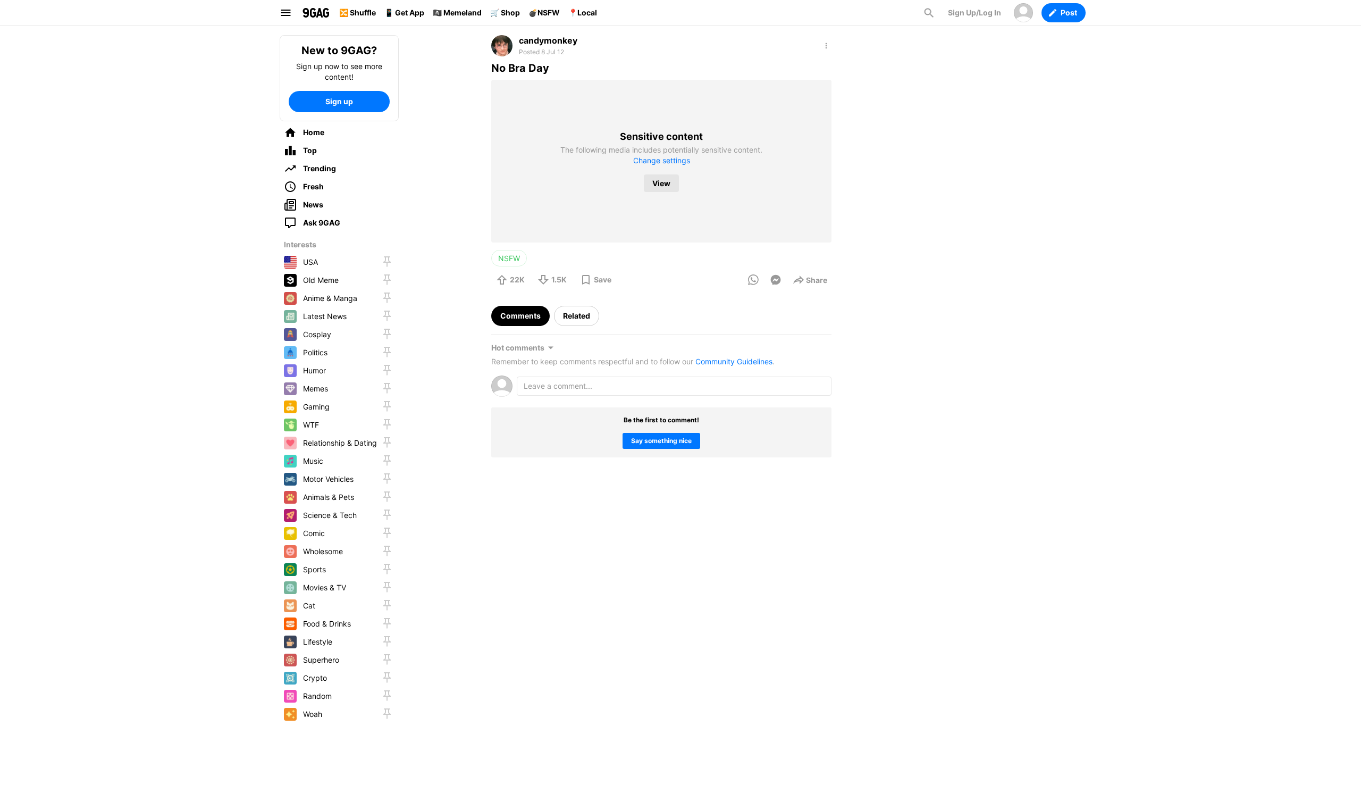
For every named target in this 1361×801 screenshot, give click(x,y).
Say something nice (661, 441)
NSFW (509, 258)
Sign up (339, 101)
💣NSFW (544, 12)
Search (928, 12)
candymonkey (548, 40)
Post (1069, 12)
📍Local (582, 12)
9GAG (316, 13)
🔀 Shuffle (357, 12)
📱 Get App (404, 12)
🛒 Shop (505, 12)
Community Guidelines (733, 361)
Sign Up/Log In (974, 12)
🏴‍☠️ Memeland (457, 12)
